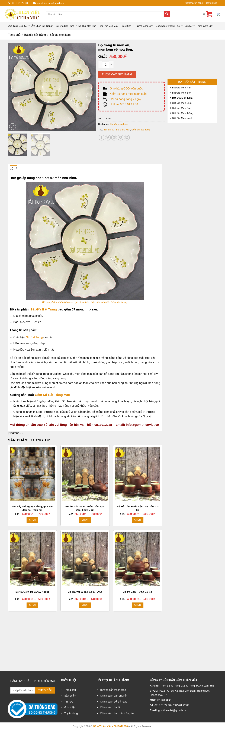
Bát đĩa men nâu (181, 108)
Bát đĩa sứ (109, 129)
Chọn (32, 520)
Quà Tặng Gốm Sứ (17, 26)
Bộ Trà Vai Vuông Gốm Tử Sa (85, 591)
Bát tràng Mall (123, 129)
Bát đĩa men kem (60, 34)
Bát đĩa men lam (182, 102)
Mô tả (13, 169)
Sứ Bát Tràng (34, 337)
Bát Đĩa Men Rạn (181, 87)
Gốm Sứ (41, 395)
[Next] (89, 87)
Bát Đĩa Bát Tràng (65, 26)
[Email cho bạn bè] (114, 137)
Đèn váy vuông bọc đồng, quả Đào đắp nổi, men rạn (32, 508)
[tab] (13, 168)
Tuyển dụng (71, 713)
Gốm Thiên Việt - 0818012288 (110, 726)
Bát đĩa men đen (181, 92)
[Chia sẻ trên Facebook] (101, 137)
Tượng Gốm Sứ (143, 26)
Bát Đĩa (35, 309)
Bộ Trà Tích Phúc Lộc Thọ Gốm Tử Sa (137, 508)
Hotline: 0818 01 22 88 (124, 104)
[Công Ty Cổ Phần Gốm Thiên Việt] (22, 14)
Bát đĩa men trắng (182, 113)
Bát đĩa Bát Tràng (35, 34)
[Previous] (14, 87)
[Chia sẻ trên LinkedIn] (127, 137)
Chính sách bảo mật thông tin (117, 713)
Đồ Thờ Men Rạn (87, 26)
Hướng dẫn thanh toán (113, 689)
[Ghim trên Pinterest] (120, 137)
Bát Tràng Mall (58, 395)
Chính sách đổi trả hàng (113, 701)
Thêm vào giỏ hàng (117, 74)
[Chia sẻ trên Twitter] (108, 137)
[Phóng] (12, 126)
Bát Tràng (49, 309)
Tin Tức (68, 701)
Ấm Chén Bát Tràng (41, 26)
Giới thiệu (69, 707)
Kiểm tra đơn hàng (194, 3)
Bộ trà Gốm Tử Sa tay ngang (32, 591)
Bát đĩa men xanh (182, 118)
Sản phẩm (70, 695)
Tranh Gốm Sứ (204, 26)
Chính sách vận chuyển (113, 695)
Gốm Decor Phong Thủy (168, 26)
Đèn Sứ (188, 26)
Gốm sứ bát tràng (140, 129)
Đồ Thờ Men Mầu (109, 26)
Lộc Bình (126, 26)
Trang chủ (14, 34)
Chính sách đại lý (110, 707)
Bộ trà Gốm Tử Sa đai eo (137, 591)
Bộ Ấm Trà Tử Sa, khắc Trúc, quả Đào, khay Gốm (85, 508)
